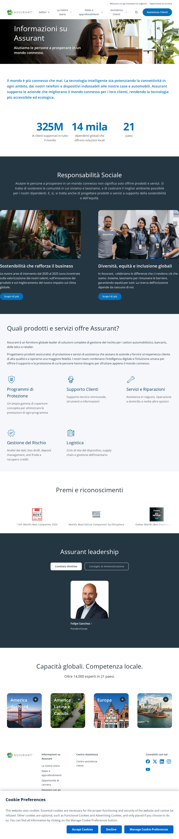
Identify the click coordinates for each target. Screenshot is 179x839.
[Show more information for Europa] (122, 699)
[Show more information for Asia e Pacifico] (166, 699)
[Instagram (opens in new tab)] (169, 761)
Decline (111, 829)
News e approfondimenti (89, 12)
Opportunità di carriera (161, 3)
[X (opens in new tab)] (155, 761)
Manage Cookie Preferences (149, 829)
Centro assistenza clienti (86, 763)
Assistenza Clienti (116, 12)
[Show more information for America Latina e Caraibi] (79, 699)
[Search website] (136, 12)
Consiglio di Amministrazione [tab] (106, 566)
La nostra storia (62, 12)
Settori (42, 12)
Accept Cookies (82, 829)
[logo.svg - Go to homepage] (20, 12)
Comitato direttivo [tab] (66, 566)
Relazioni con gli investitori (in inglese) (128, 3)
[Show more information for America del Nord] (35, 699)
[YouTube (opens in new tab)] (148, 769)
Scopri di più (11, 296)
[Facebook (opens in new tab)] (148, 761)
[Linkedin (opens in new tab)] (162, 761)
